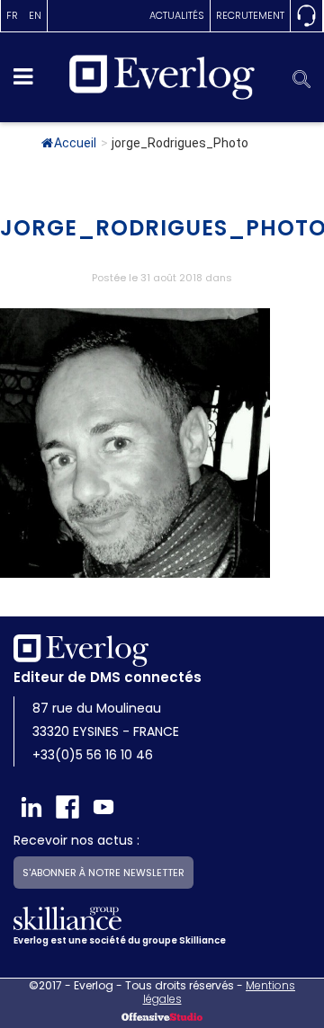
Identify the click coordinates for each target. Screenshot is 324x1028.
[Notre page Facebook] (68, 807)
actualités (176, 15)
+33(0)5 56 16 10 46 (92, 755)
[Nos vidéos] (104, 807)
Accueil (75, 143)
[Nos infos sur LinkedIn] (32, 807)
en (35, 15)
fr (12, 15)
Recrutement (250, 15)
